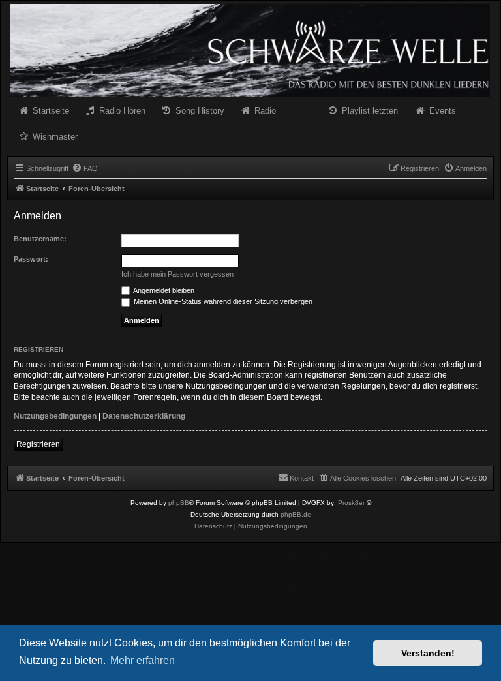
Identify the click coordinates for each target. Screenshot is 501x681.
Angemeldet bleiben (163, 290)
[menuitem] (85, 168)
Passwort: (31, 259)
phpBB (178, 502)
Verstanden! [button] (428, 653)
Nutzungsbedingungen (55, 416)
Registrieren (38, 444)
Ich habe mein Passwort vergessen (177, 274)
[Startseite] (250, 50)
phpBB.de (296, 514)
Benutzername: (40, 239)
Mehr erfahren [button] (142, 660)
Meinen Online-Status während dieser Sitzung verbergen (222, 301)
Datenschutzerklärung (143, 416)
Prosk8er (351, 502)
